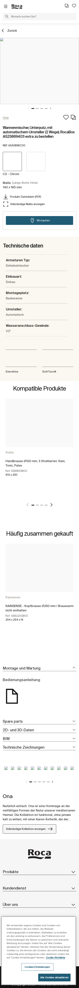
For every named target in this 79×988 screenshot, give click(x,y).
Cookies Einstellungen (37, 967)
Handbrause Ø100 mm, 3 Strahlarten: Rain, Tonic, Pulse (35, 463)
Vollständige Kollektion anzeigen (26, 828)
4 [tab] (46, 108)
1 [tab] (32, 108)
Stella (10, 452)
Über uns (10, 904)
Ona (8, 796)
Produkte (11, 872)
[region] (38, 950)
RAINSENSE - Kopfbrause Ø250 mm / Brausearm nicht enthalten (39, 608)
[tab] (39, 668)
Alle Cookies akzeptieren (54, 977)
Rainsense (13, 597)
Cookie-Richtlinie (55, 957)
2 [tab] (37, 108)
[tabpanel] (39, 71)
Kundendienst (14, 888)
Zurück (12, 30)
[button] (7, 16)
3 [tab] (41, 108)
